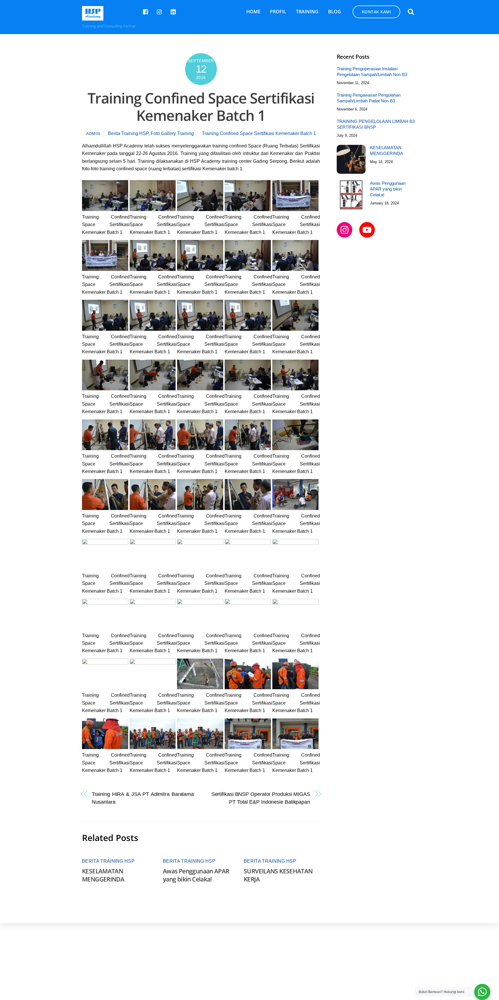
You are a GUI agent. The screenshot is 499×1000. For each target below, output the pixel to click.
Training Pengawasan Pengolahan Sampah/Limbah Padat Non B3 (369, 98)
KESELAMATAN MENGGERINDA (103, 875)
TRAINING (307, 11)
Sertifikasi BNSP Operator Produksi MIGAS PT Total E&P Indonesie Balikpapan (260, 798)
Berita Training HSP (128, 133)
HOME (253, 11)
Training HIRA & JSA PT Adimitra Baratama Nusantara (143, 798)
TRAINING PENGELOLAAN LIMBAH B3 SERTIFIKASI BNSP (376, 124)
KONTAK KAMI (376, 11)
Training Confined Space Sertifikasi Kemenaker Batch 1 (200, 106)
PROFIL (278, 11)
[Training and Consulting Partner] (92, 17)
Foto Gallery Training (172, 133)
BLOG (334, 11)
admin (93, 133)
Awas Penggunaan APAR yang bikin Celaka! (196, 875)
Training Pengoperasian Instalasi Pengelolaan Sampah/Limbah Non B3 (372, 71)
